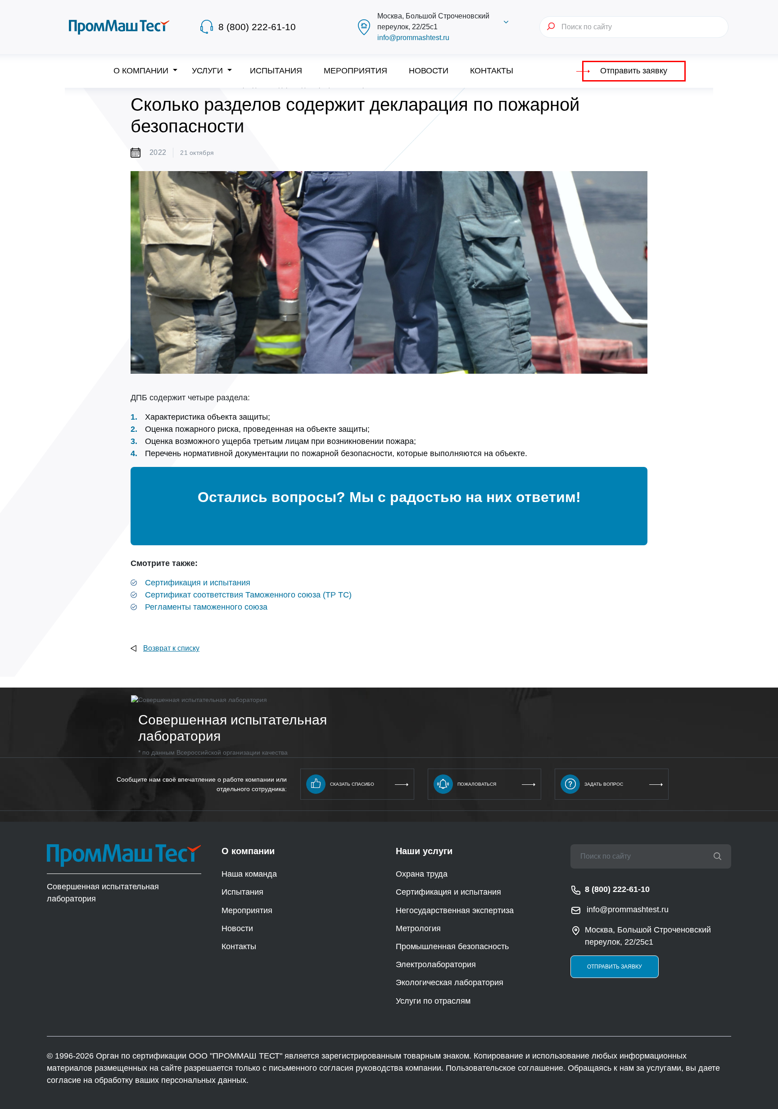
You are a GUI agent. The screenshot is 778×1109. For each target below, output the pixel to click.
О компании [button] (142, 70)
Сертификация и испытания (197, 582)
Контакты (491, 70)
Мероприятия (355, 70)
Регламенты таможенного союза (206, 606)
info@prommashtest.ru (413, 37)
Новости (428, 70)
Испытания (276, 70)
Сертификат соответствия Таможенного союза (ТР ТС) (248, 594)
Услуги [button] (208, 70)
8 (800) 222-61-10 (257, 27)
